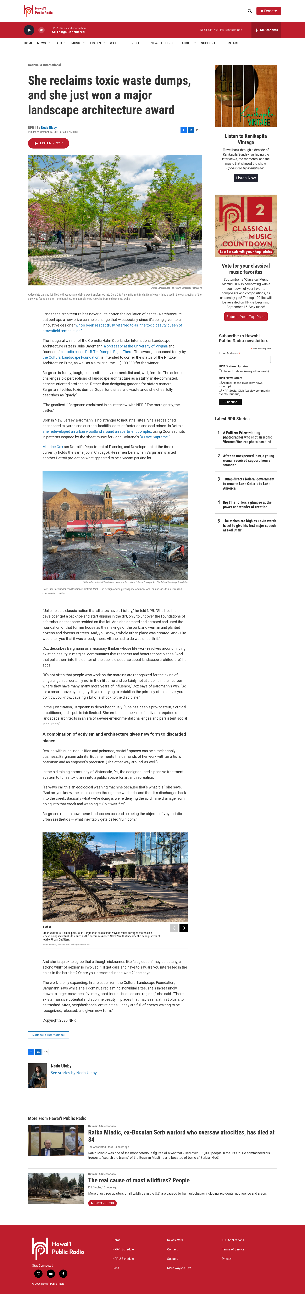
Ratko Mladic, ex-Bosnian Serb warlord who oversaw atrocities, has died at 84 (181, 1136)
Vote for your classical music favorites (246, 269)
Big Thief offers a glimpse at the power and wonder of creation (247, 504)
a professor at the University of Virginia (136, 346)
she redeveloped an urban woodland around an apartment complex (97, 431)
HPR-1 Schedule (123, 1249)
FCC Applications (233, 1240)
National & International (44, 65)
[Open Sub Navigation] (49, 43)
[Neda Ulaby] (37, 1075)
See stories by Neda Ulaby (74, 1072)
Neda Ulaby (49, 128)
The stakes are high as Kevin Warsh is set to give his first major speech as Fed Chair (249, 525)
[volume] (41, 30)
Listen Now (246, 177)
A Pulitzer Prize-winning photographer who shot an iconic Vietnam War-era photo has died (247, 437)
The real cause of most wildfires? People (139, 1180)
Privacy (227, 1258)
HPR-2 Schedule (123, 1258)
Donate (270, 11)
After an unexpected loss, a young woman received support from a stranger (248, 460)
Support (172, 1258)
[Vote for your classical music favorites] (246, 226)
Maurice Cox (53, 447)
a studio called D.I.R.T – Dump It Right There (96, 352)
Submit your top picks (246, 316)
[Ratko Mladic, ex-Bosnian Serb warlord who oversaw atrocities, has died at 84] (56, 1140)
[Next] (183, 928)
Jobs (116, 1268)
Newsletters (175, 1240)
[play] (29, 30)
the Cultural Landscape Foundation (71, 357)
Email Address (229, 353)
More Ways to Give (179, 1268)
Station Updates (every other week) (245, 371)
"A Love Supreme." (155, 437)
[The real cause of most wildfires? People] (56, 1188)
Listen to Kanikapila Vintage (246, 139)
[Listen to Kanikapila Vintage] (246, 96)
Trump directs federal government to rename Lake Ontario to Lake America (248, 483)
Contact (172, 1249)
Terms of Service (233, 1249)
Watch (115, 43)
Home (28, 43)
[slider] (48, 30)
